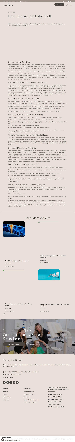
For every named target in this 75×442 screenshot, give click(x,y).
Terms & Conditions (29, 391)
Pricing (5, 394)
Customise (56, 439)
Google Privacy (17, 440)
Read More (8, 263)
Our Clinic (5, 391)
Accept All (70, 439)
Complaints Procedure (29, 394)
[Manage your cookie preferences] (2, 439)
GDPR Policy (27, 397)
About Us (5, 388)
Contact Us (6, 400)
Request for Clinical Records (31, 400)
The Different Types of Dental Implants (17, 261)
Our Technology (7, 397)
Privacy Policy (27, 388)
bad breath (58, 200)
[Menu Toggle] (71, 4)
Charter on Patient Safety (30, 403)
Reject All (63, 439)
